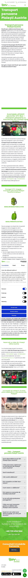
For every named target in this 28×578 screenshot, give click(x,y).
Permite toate (14, 307)
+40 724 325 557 (14, 534)
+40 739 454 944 (14, 531)
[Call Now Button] (25, 575)
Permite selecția (14, 311)
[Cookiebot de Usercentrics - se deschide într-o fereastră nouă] (20, 261)
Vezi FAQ (13, 550)
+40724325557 (10, 179)
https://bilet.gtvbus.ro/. (7, 358)
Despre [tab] (23, 265)
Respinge (14, 315)
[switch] (24, 293)
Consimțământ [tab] (5, 265)
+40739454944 (21, 179)
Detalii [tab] (14, 265)
